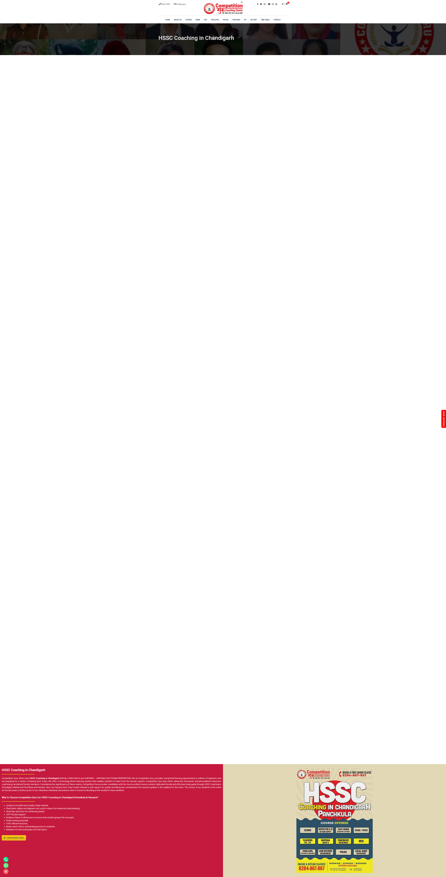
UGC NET (253, 20)
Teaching (236, 20)
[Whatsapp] (5, 865)
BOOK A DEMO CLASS (15, 838)
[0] (286, 3)
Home (167, 20)
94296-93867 (166, 4)
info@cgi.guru (181, 4)
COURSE (188, 20)
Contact (277, 20)
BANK (198, 20)
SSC (205, 20)
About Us (178, 20)
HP (245, 20)
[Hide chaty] (5, 871)
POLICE (225, 20)
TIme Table (265, 20)
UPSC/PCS (215, 20)
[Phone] (5, 859)
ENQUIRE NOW (443, 419)
